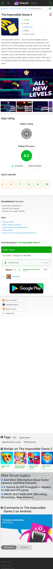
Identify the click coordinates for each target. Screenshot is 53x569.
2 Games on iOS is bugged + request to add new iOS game (26, 489)
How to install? (8, 222)
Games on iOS (6, 566)
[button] (51, 71)
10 (46, 184)
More (49, 475)
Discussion (9, 547)
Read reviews (34, 166)
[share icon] (50, 8)
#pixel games (24, 437)
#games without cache (11, 442)
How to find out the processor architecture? (19, 233)
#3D (14, 437)
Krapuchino (16, 276)
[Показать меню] (3, 3)
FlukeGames (28, 27)
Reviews (24, 547)
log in (10, 522)
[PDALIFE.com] (21, 3)
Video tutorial (7, 230)
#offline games (30, 442)
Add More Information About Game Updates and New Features (25, 481)
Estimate (19, 166)
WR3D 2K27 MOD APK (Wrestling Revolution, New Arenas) (24, 496)
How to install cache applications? (15, 227)
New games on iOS (8, 568)
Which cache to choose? (11, 225)
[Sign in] (50, 3)
